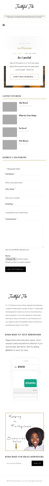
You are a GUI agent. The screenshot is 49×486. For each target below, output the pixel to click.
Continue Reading (24, 77)
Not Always (23, 141)
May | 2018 (17, 53)
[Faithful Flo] (25, 7)
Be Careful (24, 57)
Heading (9, 204)
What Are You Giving (27, 115)
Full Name (9, 174)
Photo (7, 256)
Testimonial (10, 219)
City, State (9, 189)
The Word (23, 103)
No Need (22, 128)
